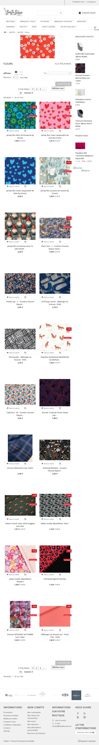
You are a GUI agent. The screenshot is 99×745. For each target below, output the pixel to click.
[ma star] (77, 168)
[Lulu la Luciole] (18, 12)
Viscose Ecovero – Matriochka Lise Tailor (83, 78)
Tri (45, 73)
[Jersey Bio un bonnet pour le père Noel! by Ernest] (20, 228)
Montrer (7, 77)
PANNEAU (10, 26)
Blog (68, 2)
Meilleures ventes (84, 36)
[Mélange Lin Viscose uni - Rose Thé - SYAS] (54, 616)
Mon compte (35, 707)
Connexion (91, 2)
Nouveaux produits (10, 715)
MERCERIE (81, 21)
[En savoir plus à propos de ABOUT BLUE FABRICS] (20, 695)
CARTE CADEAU (48, 26)
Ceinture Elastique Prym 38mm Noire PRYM (83, 123)
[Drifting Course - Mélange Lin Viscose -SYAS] (54, 283)
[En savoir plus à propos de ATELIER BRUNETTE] (88, 695)
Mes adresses (33, 724)
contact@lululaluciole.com (62, 726)
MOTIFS (23, 26)
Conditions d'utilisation (12, 725)
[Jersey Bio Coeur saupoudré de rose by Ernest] (54, 117)
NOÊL (34, 26)
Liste (21, 74)
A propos (7, 728)
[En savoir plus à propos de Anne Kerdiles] (54, 695)
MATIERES (10, 21)
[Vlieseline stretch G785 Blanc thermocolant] (80, 92)
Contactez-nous (78, 2)
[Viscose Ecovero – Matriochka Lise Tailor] (80, 68)
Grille (16, 74)
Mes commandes (34, 712)
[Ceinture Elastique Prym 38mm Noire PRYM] (80, 114)
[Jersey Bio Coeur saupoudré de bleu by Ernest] (20, 172)
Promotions (81, 135)
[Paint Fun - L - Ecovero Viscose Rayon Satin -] (54, 228)
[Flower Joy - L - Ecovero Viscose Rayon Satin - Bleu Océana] (20, 283)
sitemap (6, 731)
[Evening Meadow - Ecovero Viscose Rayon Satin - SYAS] (54, 449)
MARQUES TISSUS (27, 21)
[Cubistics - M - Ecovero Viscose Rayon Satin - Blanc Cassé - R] (20, 394)
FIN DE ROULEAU (67, 26)
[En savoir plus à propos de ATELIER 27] (76, 695)
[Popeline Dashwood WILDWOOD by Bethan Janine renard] (54, 339)
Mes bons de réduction (36, 733)
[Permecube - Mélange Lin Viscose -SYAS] (20, 339)
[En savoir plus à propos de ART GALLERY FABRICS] (65, 695)
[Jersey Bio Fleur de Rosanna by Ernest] (20, 117)
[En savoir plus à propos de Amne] (43, 695)
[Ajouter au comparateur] (25, 131)
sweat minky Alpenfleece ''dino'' (55, 523)
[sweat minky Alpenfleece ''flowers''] (20, 560)
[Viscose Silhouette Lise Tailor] (20, 449)
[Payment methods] (87, 741)
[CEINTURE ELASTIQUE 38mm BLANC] (80, 47)
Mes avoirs (31, 721)
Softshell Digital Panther (55, 579)
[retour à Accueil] (5, 32)
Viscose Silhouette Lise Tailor (20, 468)
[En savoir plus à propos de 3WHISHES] (9, 695)
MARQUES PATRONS (63, 21)
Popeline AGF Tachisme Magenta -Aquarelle (84, 156)
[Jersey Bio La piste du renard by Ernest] (54, 172)
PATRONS (44, 21)
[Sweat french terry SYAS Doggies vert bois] (20, 505)
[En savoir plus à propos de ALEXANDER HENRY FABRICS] (31, 695)
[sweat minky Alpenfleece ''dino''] (54, 505)
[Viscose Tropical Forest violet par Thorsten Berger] (54, 394)
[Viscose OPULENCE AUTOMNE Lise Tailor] (20, 616)
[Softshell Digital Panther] (54, 560)
